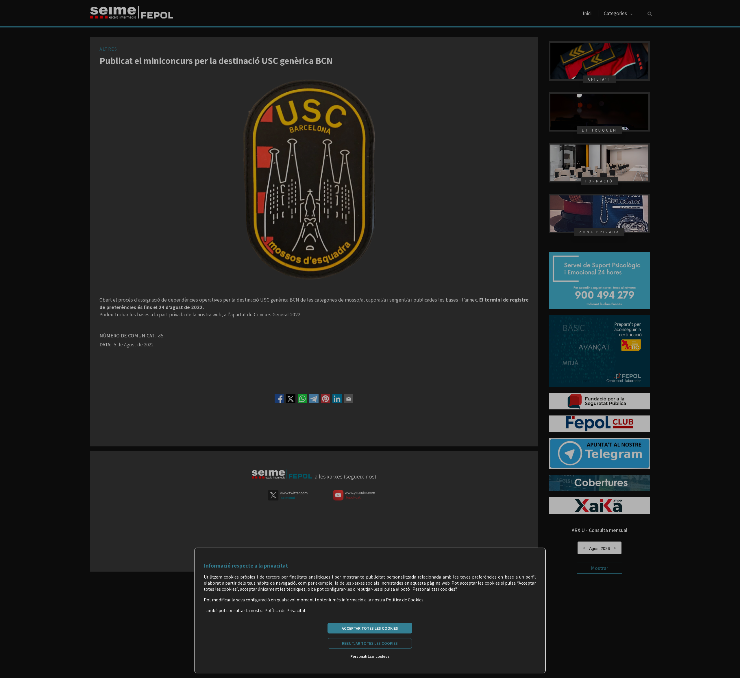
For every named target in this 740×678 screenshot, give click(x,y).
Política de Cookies (404, 600)
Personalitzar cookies (370, 656)
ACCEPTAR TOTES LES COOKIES (370, 628)
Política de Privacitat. (285, 610)
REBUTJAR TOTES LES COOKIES (370, 643)
